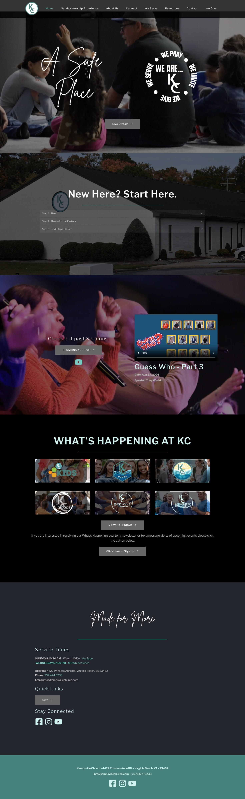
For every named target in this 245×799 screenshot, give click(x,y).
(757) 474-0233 (141, 774)
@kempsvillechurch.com (63, 680)
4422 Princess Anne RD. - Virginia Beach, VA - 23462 (135, 768)
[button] (123, 213)
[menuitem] (49, 8)
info (45, 680)
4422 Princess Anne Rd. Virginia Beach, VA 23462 (77, 670)
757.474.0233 (53, 675)
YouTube (87, 658)
